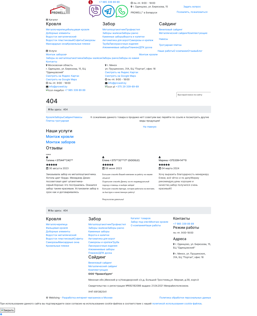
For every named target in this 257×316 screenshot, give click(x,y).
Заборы (58, 117)
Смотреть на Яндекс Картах (62, 75)
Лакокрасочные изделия (123, 43)
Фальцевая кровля (78, 29)
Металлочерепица (56, 29)
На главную (149, 126)
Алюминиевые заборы (115, 47)
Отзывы (192, 50)
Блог (199, 50)
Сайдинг (68, 117)
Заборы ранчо (130, 33)
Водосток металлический (61, 36)
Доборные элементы (58, 33)
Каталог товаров (141, 218)
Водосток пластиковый (60, 40)
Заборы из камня (129, 57)
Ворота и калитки (134, 36)
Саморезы (89, 40)
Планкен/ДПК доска (140, 47)
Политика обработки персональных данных (185, 297)
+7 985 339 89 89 (109, 1)
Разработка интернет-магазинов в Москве (87, 297)
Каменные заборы (113, 36)
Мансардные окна (56, 43)
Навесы (163, 38)
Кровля (50, 117)
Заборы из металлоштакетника (64, 57)
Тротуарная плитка (170, 44)
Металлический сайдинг (173, 33)
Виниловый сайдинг (170, 29)
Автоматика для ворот (115, 40)
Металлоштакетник (113, 29)
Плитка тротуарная (57, 120)
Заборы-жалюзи (112, 33)
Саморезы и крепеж (141, 40)
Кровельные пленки (78, 43)
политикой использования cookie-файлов (177, 303)
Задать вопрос (192, 6)
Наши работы (166, 50)
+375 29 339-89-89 (127, 86)
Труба (105, 43)
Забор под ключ (140, 221)
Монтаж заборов (56, 54)
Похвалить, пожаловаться (192, 11)
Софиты (78, 40)
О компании (181, 50)
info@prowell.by (58, 86)
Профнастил (132, 29)
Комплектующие (197, 33)
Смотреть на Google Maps (61, 79)
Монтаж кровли (148, 54)
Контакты (51, 61)
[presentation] (47, 154)
